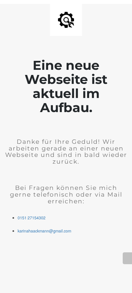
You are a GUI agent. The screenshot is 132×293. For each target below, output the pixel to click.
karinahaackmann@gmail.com (44, 231)
